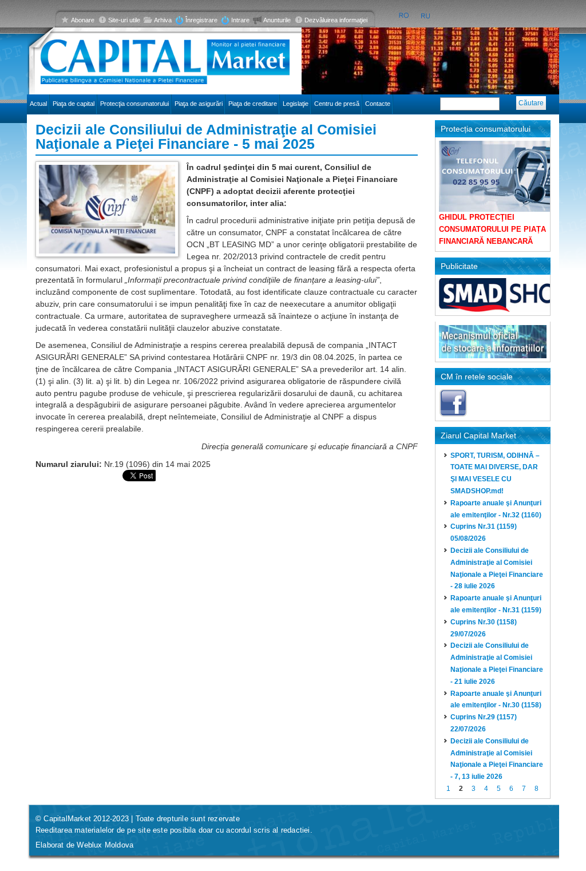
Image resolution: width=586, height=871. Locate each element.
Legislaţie (295, 103)
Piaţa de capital (73, 103)
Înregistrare (201, 20)
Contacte (377, 103)
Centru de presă (336, 103)
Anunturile (277, 20)
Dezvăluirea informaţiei (335, 20)
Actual (38, 103)
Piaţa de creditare (252, 103)
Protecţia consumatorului (134, 103)
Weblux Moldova (105, 845)
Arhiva (163, 20)
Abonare (82, 20)
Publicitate (459, 266)
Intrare (240, 20)
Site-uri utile (124, 20)
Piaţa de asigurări (199, 103)
